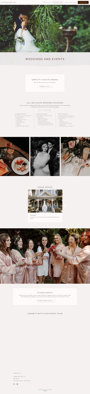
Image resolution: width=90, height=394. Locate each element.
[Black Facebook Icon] (14, 384)
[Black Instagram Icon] (17, 384)
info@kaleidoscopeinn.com (19, 376)
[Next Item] (65, 206)
